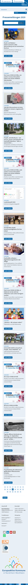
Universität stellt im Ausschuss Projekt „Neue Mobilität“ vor (13, 348)
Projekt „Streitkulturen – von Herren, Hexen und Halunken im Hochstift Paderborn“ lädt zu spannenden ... (13, 140)
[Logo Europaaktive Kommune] (14, 565)
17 (23, 489)
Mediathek (4, 523)
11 (7, 489)
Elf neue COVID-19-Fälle (11, 405)
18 (7, 491)
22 (17, 491)
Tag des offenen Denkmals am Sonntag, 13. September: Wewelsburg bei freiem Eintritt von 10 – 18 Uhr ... (13, 436)
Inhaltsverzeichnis (6, 521)
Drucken (3, 519)
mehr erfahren (8, 56)
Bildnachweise (18, 521)
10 (5, 489)
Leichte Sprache (7, 1)
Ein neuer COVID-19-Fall (11, 376)
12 (10, 489)
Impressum (17, 517)
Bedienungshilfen (5, 517)
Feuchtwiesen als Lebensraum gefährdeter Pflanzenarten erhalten (13, 471)
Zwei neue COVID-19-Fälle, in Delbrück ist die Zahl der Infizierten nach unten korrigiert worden (13, 292)
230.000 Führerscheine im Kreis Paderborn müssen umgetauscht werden (13, 109)
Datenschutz (17, 519)
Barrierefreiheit (19, 1)
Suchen (21, 23)
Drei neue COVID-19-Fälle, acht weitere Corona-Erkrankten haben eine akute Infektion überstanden (13, 172)
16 (20, 489)
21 (15, 491)
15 (17, 489)
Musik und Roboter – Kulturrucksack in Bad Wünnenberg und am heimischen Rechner (14, 45)
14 (15, 489)
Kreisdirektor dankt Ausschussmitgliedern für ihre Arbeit (13, 229)
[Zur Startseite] (24, 3)
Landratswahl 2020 (9, 202)
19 (10, 491)
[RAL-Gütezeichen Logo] (14, 546)
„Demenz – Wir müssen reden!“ (13, 322)
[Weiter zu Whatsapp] (14, 535)
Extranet (3, 525)
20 (12, 491)
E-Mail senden (19, 512)
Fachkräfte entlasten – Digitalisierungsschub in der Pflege (12, 259)
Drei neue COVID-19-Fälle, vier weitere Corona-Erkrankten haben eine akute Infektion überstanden (13, 77)
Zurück (5, 497)
